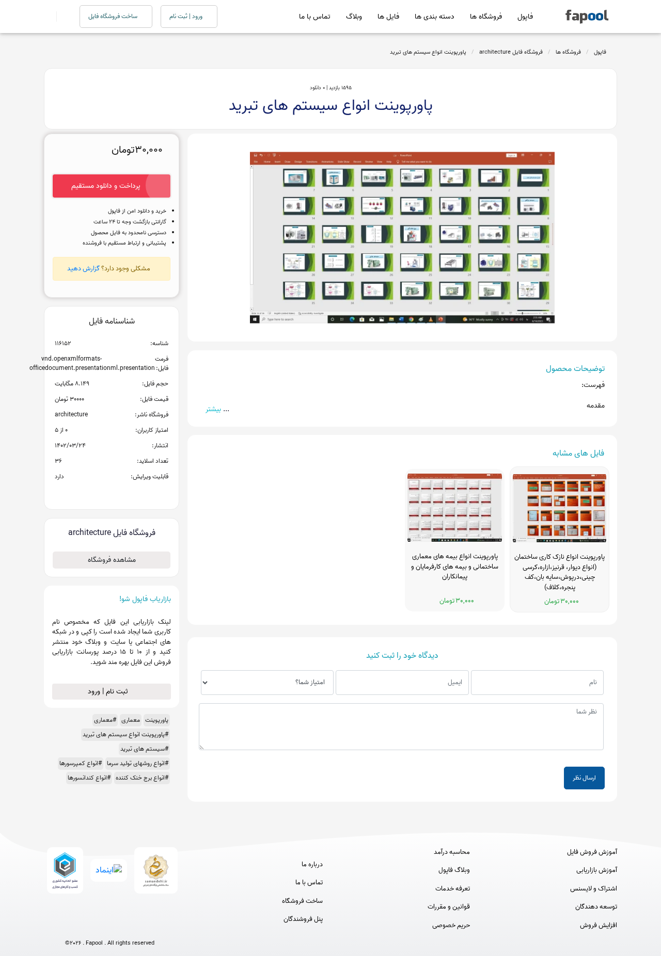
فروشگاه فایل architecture (511, 52)
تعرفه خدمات (452, 889)
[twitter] (128, 926)
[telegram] (90, 926)
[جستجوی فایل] (61, 16)
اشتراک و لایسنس (593, 889)
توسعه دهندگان (596, 907)
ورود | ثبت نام (186, 16)
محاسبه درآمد (452, 852)
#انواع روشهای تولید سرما (137, 763)
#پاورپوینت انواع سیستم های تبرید (125, 734)
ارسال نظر (584, 778)
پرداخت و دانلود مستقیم (105, 186)
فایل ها (388, 16)
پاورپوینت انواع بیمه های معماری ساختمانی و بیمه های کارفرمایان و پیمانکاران (454, 567)
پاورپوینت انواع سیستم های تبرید (428, 52)
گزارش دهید (83, 268)
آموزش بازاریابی (596, 870)
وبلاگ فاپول (454, 870)
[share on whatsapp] (111, 493)
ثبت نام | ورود (109, 692)
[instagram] (109, 926)
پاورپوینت (156, 720)
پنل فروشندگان (303, 919)
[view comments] (124, 493)
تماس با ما (314, 16)
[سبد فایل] (48, 16)
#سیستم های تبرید (144, 749)
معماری (130, 720)
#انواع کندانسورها (89, 778)
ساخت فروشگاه (302, 901)
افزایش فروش (598, 925)
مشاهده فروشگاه (112, 560)
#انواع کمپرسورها (80, 763)
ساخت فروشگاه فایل (113, 16)
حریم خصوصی (451, 925)
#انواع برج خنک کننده (142, 778)
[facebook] (71, 926)
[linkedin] (147, 926)
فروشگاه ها (486, 16)
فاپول (525, 16)
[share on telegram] (98, 493)
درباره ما (312, 865)
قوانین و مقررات (449, 907)
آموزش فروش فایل (592, 852)
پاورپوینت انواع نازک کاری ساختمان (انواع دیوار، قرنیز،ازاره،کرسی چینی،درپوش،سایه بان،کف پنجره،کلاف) (559, 572)
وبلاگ (354, 16)
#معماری (105, 720)
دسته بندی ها (434, 16)
